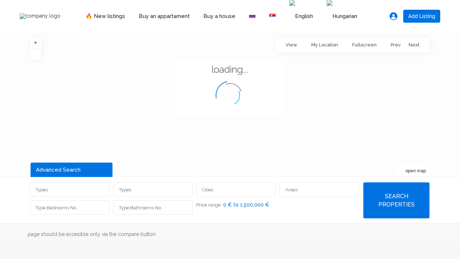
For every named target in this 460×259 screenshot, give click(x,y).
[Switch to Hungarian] (342, 16)
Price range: (209, 205)
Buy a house (219, 16)
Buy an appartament (164, 16)
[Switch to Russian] (252, 16)
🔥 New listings (105, 16)
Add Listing (421, 16)
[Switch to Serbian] (272, 16)
